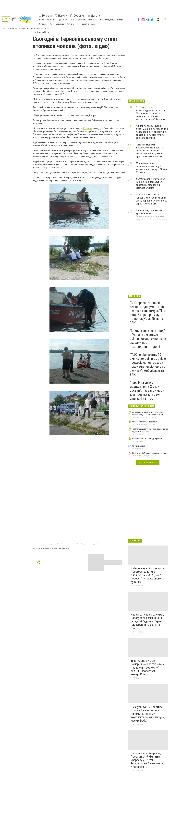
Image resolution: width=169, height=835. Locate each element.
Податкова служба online (86, 24)
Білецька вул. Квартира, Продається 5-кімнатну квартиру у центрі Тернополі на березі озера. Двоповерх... (147, 760)
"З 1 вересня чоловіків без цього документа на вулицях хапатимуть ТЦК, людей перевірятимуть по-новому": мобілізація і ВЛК (148, 313)
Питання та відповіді (107, 20)
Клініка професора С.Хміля (57, 20)
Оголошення (92, 20)
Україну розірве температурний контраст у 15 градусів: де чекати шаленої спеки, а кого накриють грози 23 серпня (150, 113)
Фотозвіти (70, 24)
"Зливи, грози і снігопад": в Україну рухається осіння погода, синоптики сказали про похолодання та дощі (148, 339)
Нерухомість (81, 20)
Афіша (72, 20)
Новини (62, 15)
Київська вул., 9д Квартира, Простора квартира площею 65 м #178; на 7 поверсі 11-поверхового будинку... (148, 575)
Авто (51, 24)
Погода (120, 20)
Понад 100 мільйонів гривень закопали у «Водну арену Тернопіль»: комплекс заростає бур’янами (151, 199)
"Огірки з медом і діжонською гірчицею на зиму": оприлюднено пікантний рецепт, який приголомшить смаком (149, 150)
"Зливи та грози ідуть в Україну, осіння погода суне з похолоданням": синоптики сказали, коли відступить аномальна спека (152, 131)
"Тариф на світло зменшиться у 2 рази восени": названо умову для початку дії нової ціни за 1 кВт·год (147, 390)
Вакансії (42, 20)
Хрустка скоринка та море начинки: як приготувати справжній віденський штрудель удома (150, 183)
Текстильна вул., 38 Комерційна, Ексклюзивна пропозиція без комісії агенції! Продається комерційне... (147, 667)
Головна (47, 15)
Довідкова (60, 24)
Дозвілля (96, 15)
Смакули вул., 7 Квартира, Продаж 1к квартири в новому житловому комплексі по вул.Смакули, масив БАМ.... (148, 713)
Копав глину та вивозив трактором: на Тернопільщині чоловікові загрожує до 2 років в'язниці (151, 215)
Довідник (78, 15)
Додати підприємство (148, 462)
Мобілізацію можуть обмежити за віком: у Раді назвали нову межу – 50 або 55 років (151, 168)
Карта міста (43, 24)
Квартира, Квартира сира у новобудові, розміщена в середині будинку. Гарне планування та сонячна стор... (147, 621)
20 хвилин (87, 128)
